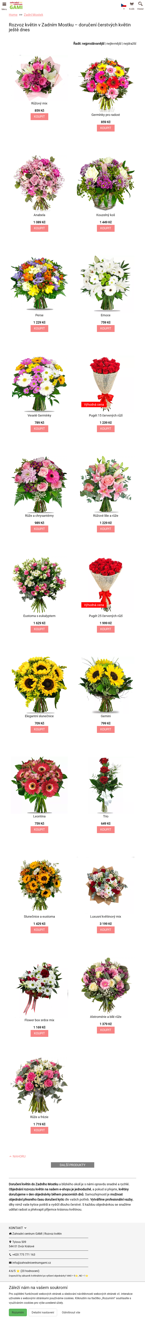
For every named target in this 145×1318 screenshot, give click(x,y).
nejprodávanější (93, 43)
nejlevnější (113, 43)
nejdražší (129, 43)
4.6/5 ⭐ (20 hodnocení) (24, 1271)
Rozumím (18, 1312)
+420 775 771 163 (23, 1254)
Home (13, 15)
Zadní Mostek (33, 15)
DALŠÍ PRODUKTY (72, 1165)
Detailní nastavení (43, 1312)
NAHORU (19, 1156)
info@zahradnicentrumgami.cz (31, 1262)
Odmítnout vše (71, 1312)
